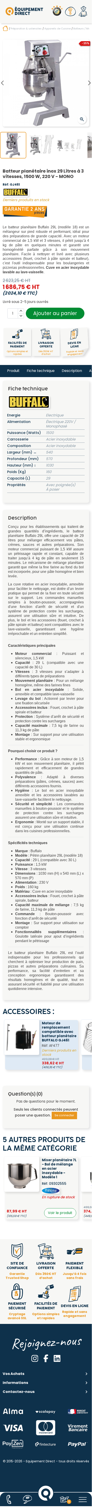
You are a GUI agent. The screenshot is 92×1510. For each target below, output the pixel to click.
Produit (13, 370)
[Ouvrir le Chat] (27, 1499)
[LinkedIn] (57, 1358)
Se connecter (64, 1115)
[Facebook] (46, 1358)
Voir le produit (60, 1212)
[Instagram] (35, 1358)
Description (72, 370)
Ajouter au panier (55, 313)
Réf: (6, 185)
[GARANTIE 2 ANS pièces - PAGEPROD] (25, 211)
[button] (70, 11)
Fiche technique (41, 370)
